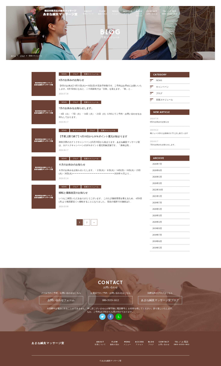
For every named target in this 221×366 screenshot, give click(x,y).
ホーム (13, 56)
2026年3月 (157, 183)
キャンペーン (162, 87)
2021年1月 (157, 196)
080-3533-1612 (110, 300)
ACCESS (127, 12)
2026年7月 (157, 164)
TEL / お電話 (169, 12)
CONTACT (152, 12)
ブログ (22, 56)
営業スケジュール (164, 100)
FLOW (102, 12)
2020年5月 (157, 209)
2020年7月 (157, 203)
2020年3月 (157, 215)
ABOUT (88, 12)
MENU (115, 12)
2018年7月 (157, 235)
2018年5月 (157, 248)
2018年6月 (157, 241)
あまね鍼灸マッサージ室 (48, 343)
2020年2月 (157, 222)
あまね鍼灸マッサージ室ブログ (160, 300)
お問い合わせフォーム (61, 300)
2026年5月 (157, 177)
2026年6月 (157, 170)
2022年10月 (157, 190)
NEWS (159, 80)
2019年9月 (157, 228)
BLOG (139, 12)
